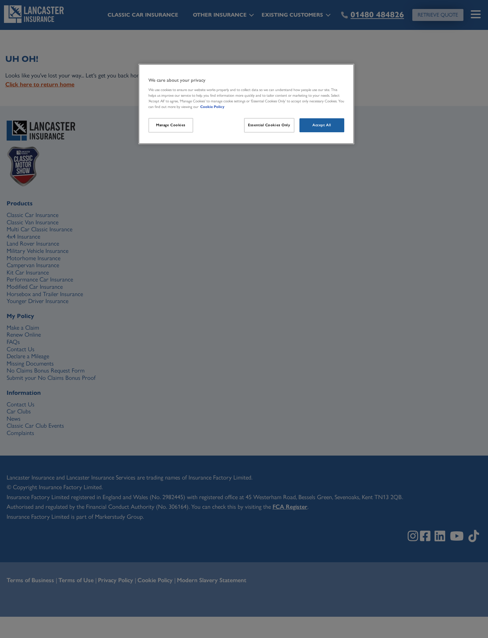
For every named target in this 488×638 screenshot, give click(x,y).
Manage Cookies (171, 125)
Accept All (321, 125)
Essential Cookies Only (269, 125)
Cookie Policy (212, 106)
